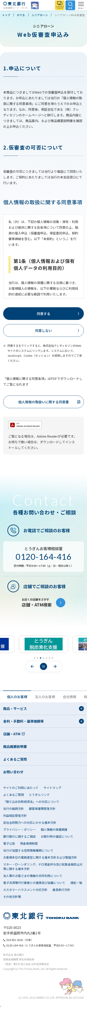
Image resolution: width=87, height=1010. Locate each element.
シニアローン (40, 15)
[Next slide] (55, 666)
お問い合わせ (13, 771)
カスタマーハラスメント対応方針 (25, 890)
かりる (21, 15)
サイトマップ (52, 788)
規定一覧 (76, 883)
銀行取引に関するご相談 (19, 836)
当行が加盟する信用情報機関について (28, 850)
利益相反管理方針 (15, 815)
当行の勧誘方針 (13, 808)
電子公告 (9, 843)
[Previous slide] (32, 666)
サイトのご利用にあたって (20, 788)
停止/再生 (43, 666)
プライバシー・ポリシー (19, 829)
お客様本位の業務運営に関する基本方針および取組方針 (40, 857)
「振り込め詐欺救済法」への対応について (31, 801)
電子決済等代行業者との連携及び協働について (34, 883)
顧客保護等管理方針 (42, 808)
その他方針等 (12, 896)
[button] (34, 658)
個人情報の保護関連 (54, 829)
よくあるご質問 (15, 759)
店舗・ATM (11, 733)
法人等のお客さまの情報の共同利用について (32, 876)
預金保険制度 (29, 843)
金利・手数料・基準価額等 (23, 721)
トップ (6, 15)
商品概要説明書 (15, 746)
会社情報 (69, 696)
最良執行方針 (61, 890)
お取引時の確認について (57, 836)
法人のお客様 (45, 696)
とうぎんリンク (39, 795)
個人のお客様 (17, 696)
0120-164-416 (43, 556)
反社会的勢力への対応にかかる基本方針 (29, 822)
